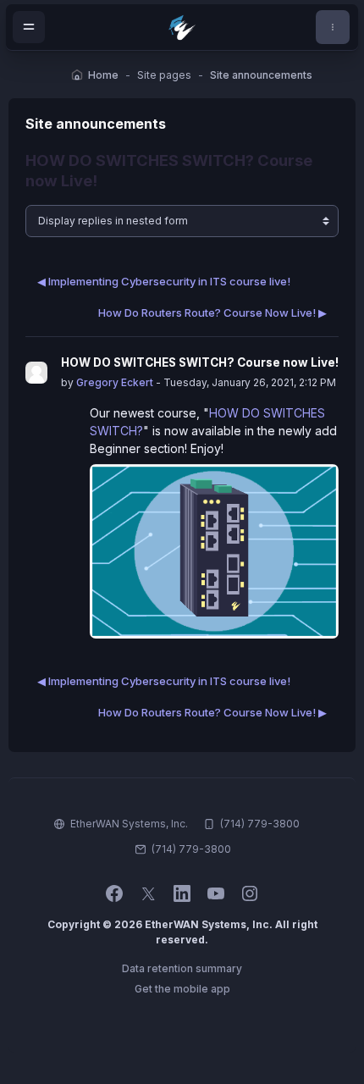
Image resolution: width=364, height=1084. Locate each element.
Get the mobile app (182, 988)
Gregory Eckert (114, 382)
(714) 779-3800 (191, 849)
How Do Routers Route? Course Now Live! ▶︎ (212, 312)
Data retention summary (182, 968)
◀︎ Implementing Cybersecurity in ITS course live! (163, 281)
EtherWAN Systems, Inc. (129, 823)
